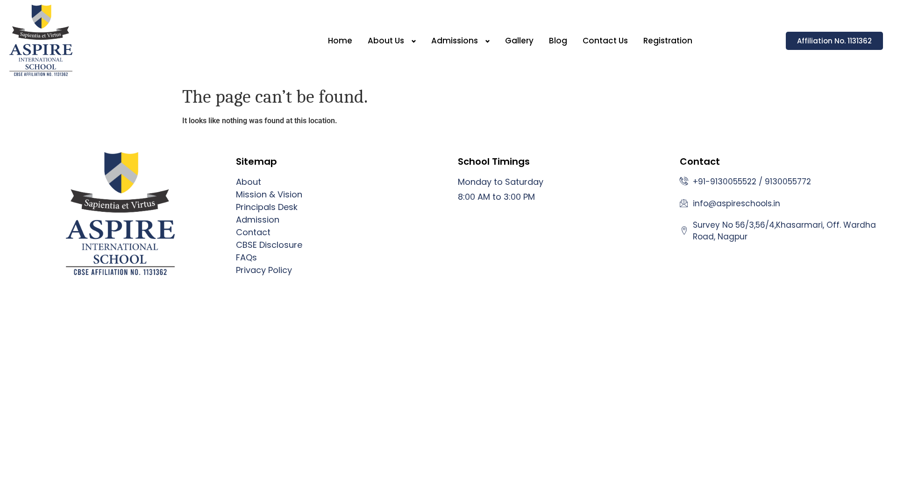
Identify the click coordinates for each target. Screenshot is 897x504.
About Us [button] (386, 40)
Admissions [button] (454, 40)
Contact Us (605, 40)
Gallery (519, 40)
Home (340, 40)
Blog (558, 40)
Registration (667, 40)
